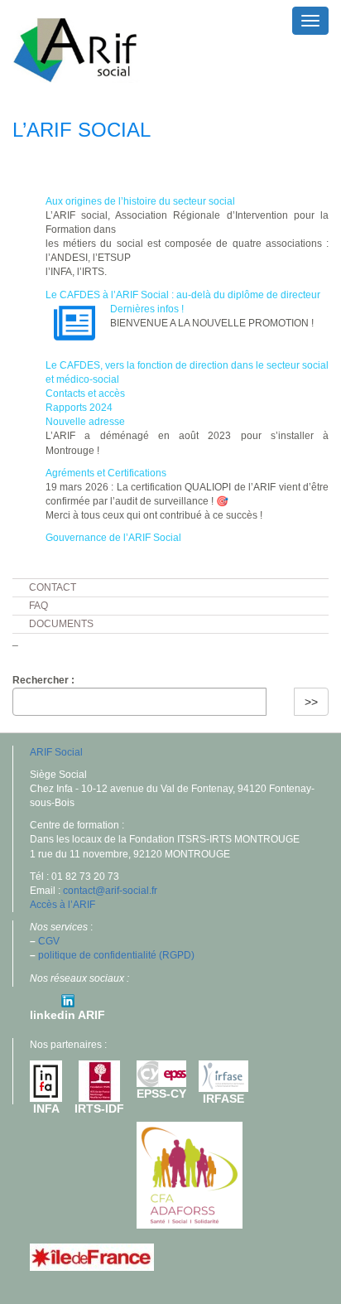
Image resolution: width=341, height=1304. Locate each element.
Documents (61, 624)
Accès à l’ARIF (62, 904)
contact (52, 587)
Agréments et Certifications (106, 473)
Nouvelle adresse (85, 421)
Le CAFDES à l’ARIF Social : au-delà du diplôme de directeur (183, 295)
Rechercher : (43, 680)
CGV (49, 941)
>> (311, 701)
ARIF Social (56, 752)
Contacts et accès (85, 393)
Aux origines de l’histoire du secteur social (140, 201)
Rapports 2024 (79, 407)
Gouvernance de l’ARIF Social (113, 537)
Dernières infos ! (147, 309)
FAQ (38, 605)
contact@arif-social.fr (110, 890)
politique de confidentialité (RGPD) (116, 955)
